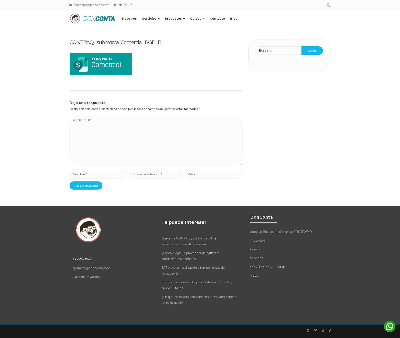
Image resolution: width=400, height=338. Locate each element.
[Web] (213, 174)
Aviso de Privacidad (86, 277)
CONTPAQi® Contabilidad (269, 267)
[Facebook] (115, 4)
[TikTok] (130, 4)
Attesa (71, 330)
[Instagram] (125, 4)
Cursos (195, 18)
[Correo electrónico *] (156, 174)
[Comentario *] (156, 164)
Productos (173, 18)
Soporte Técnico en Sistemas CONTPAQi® (281, 232)
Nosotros (129, 18)
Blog (234, 18)
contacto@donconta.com (91, 268)
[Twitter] (120, 4)
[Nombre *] (98, 174)
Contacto (217, 18)
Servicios (149, 18)
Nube (254, 275)
